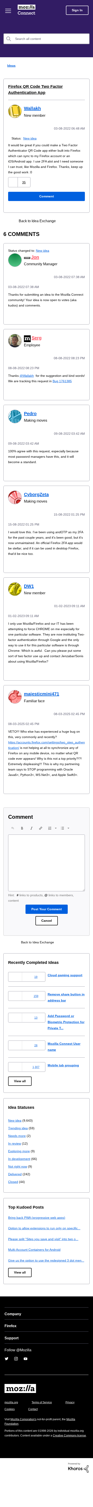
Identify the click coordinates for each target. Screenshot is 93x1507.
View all (20, 1094)
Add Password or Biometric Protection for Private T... (65, 1035)
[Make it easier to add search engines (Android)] (73, 220)
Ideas (10, 65)
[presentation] (12, 841)
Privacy (9, 1434)
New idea (31, 138)
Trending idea (18, 1141)
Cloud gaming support (66, 988)
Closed (13, 1195)
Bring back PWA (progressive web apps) (38, 1231)
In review (15, 1156)
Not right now (18, 1179)
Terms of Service (44, 1427)
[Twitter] (7, 1384)
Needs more (17, 1149)
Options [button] (87, 65)
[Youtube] (25, 1384)
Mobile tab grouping (64, 1078)
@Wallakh (27, 374)
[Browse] (9, 11)
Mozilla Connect (27, 10)
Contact (58, 1434)
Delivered (15, 1187)
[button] (13, 182)
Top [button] (6, 1495)
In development (20, 1172)
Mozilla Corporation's (25, 1444)
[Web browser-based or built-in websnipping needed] (65, 220)
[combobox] (46, 38)
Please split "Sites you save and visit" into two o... (46, 1258)
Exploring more (19, 1164)
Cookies (33, 1434)
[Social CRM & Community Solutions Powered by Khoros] (78, 1497)
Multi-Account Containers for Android (36, 1269)
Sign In (77, 10)
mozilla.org (12, 1427)
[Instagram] (16, 1384)
